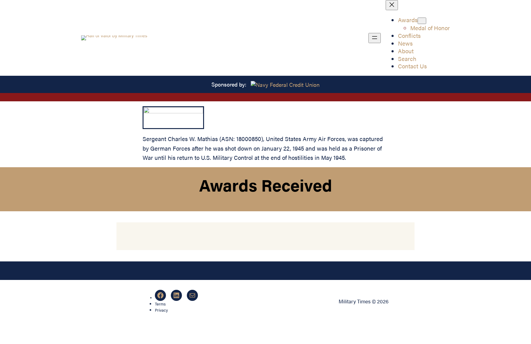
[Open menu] (374, 38)
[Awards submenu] (422, 21)
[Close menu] (392, 5)
